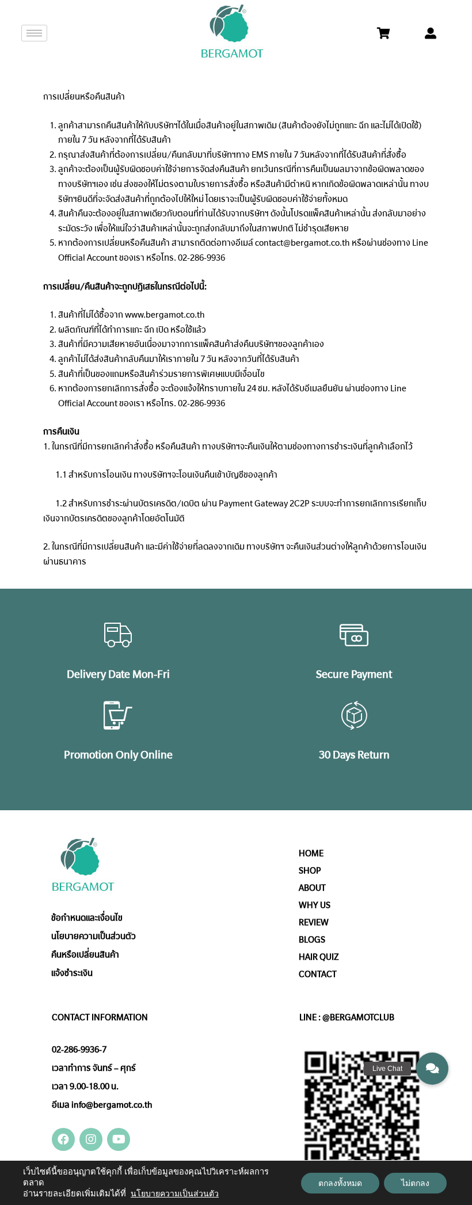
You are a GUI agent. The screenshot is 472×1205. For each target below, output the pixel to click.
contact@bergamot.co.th (302, 243)
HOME (311, 853)
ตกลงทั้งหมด (340, 1183)
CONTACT (318, 974)
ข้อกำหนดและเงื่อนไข (87, 918)
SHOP (310, 871)
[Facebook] (63, 1139)
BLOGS (312, 940)
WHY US (314, 905)
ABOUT (312, 888)
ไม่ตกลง (415, 1183)
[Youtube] (118, 1139)
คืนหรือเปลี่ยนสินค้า (85, 955)
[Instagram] (90, 1139)
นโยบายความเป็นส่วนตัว (93, 936)
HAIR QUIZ (319, 957)
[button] (432, 1069)
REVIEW (314, 922)
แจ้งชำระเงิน (72, 973)
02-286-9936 (201, 258)
